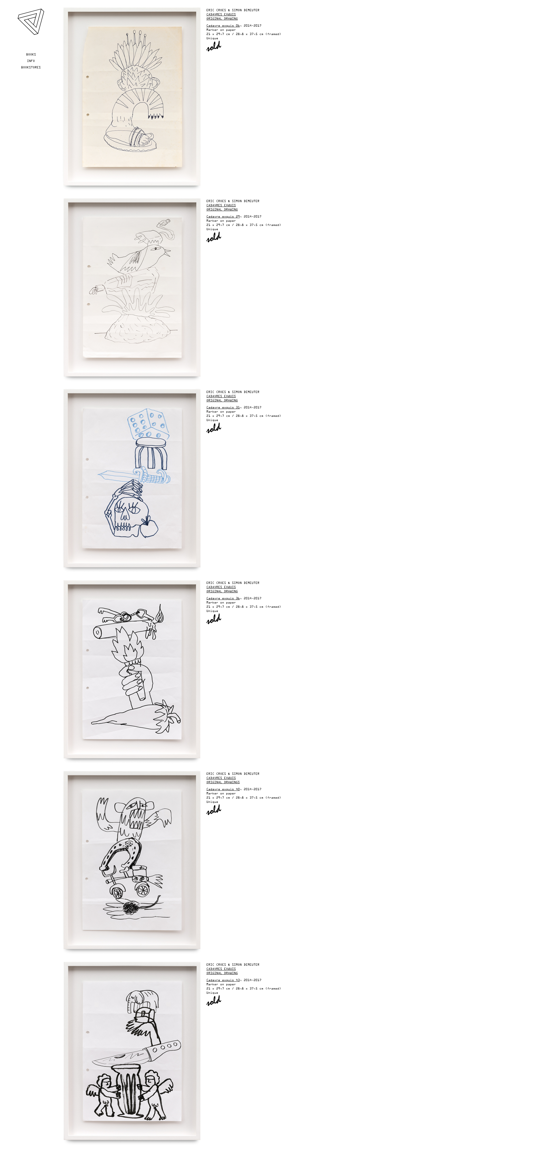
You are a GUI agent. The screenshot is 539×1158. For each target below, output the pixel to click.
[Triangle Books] (30, 34)
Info (31, 61)
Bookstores (31, 67)
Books (31, 54)
